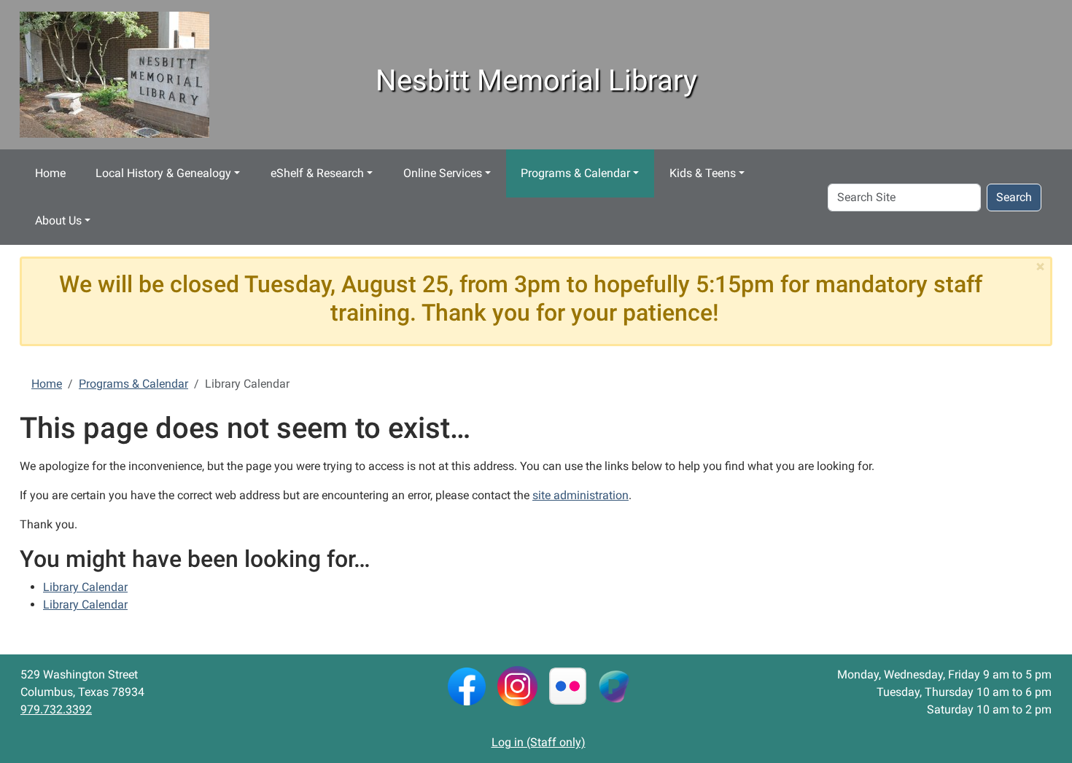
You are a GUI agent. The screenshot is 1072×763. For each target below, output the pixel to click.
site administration (580, 495)
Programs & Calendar (575, 173)
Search (1014, 197)
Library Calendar (85, 587)
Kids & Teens (702, 173)
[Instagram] (517, 685)
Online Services (442, 173)
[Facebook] (467, 685)
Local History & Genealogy (163, 173)
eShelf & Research (317, 173)
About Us (58, 220)
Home (50, 173)
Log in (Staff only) (539, 742)
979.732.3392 (56, 709)
